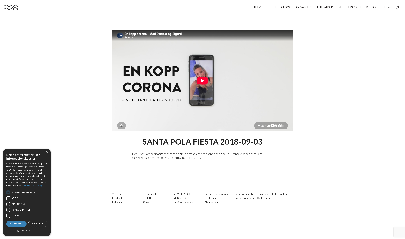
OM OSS (286, 7)
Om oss (147, 202)
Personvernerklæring (32, 185)
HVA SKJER (354, 7)
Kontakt (147, 198)
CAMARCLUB (304, 7)
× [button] (47, 152)
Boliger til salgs (150, 194)
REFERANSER (325, 7)
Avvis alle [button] (37, 223)
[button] (26, 231)
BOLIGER (271, 7)
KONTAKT (372, 7)
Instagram (117, 202)
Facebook (117, 198)
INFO (340, 7)
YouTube (116, 194)
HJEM (257, 7)
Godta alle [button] (16, 223)
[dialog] (27, 192)
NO (384, 7)
